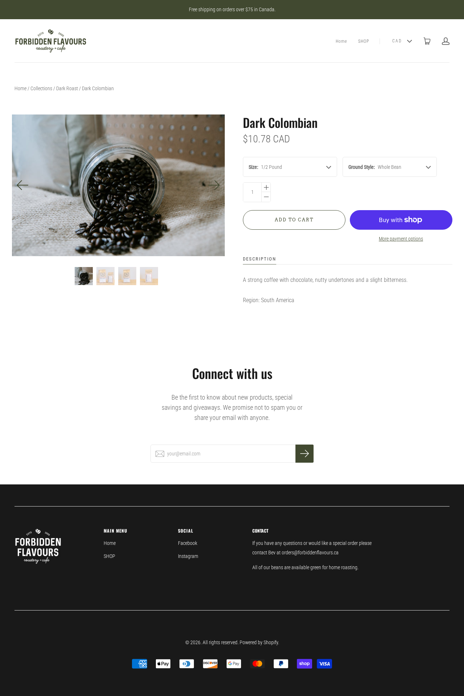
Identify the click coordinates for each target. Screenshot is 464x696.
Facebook (187, 543)
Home (341, 41)
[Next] (214, 185)
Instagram (188, 556)
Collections (41, 88)
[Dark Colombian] (84, 276)
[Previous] (23, 185)
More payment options (401, 239)
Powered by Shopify (259, 642)
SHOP (363, 41)
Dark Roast (67, 88)
